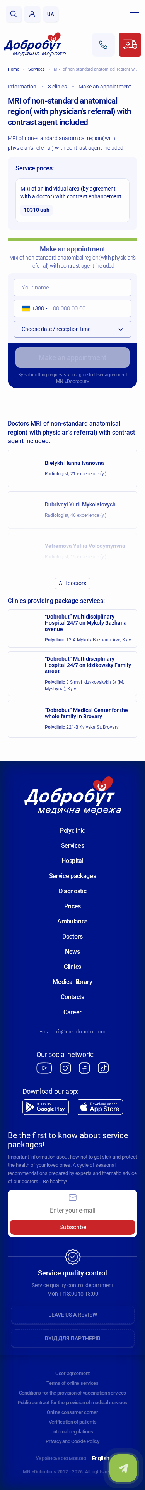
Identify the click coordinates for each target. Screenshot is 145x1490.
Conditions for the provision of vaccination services (72, 1393)
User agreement (110, 375)
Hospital (72, 861)
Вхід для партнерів (73, 1338)
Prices (72, 906)
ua (50, 14)
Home (13, 69)
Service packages (72, 876)
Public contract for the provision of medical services (72, 1402)
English (100, 1458)
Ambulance (72, 921)
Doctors (72, 936)
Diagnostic (73, 891)
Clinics (72, 966)
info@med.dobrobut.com (79, 1031)
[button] (32, 308)
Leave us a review (72, 1315)
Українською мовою (61, 1458)
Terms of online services (72, 1383)
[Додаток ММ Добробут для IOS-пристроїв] (100, 1107)
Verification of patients (73, 1422)
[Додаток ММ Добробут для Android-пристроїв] (45, 1107)
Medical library (72, 982)
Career (72, 1012)
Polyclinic (72, 830)
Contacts (72, 997)
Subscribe (72, 1227)
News (72, 951)
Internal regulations (72, 1432)
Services (36, 69)
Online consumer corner (72, 1412)
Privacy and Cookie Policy (72, 1441)
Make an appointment (72, 357)
